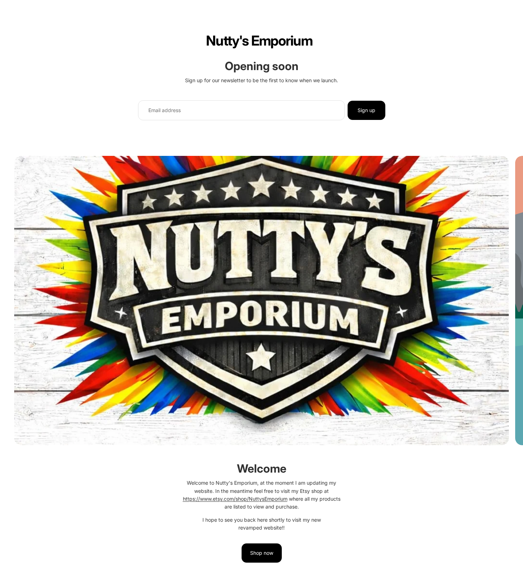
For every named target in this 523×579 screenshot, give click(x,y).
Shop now (261, 553)
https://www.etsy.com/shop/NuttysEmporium (235, 499)
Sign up (366, 110)
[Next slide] (511, 368)
